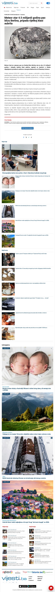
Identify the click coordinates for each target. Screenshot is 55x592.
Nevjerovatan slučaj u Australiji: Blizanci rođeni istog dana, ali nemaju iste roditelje (32, 176)
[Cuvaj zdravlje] (28, 572)
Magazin (13, 11)
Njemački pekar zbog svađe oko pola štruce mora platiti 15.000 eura (31, 327)
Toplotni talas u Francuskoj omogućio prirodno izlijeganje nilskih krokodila (33, 268)
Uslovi (30, 578)
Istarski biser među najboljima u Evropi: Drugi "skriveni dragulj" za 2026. (32, 220)
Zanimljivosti (6, 348)
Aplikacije (40, 578)
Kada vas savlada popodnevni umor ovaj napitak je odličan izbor (30, 283)
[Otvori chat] (51, 588)
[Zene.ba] (18, 572)
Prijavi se (19, 10)
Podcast (23, 7)
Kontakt (39, 580)
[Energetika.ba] (48, 572)
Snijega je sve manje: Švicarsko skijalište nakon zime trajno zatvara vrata (32, 190)
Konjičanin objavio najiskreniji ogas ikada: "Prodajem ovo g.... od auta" (32, 298)
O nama (30, 576)
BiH (28, 7)
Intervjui (48, 7)
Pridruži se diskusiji (28, 128)
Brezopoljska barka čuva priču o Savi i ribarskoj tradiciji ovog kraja (24, 173)
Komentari (6, 11)
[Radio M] (6, 572)
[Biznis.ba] (37, 572)
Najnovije (16, 7)
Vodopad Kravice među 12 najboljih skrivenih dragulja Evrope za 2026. (32, 235)
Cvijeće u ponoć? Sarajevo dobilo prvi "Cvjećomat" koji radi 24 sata (31, 253)
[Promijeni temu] (48, 3)
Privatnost (31, 580)
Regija (32, 7)
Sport (42, 7)
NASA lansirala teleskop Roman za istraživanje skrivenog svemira (30, 205)
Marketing (40, 576)
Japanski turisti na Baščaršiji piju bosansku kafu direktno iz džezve (31, 312)
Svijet (37, 7)
